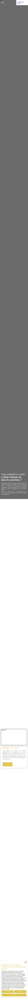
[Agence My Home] (22, 2)
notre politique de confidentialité (17, 989)
